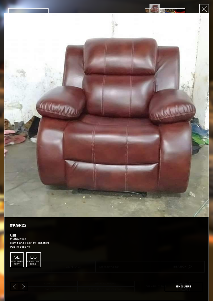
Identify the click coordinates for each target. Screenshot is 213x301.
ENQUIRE (184, 286)
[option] (154, 8)
